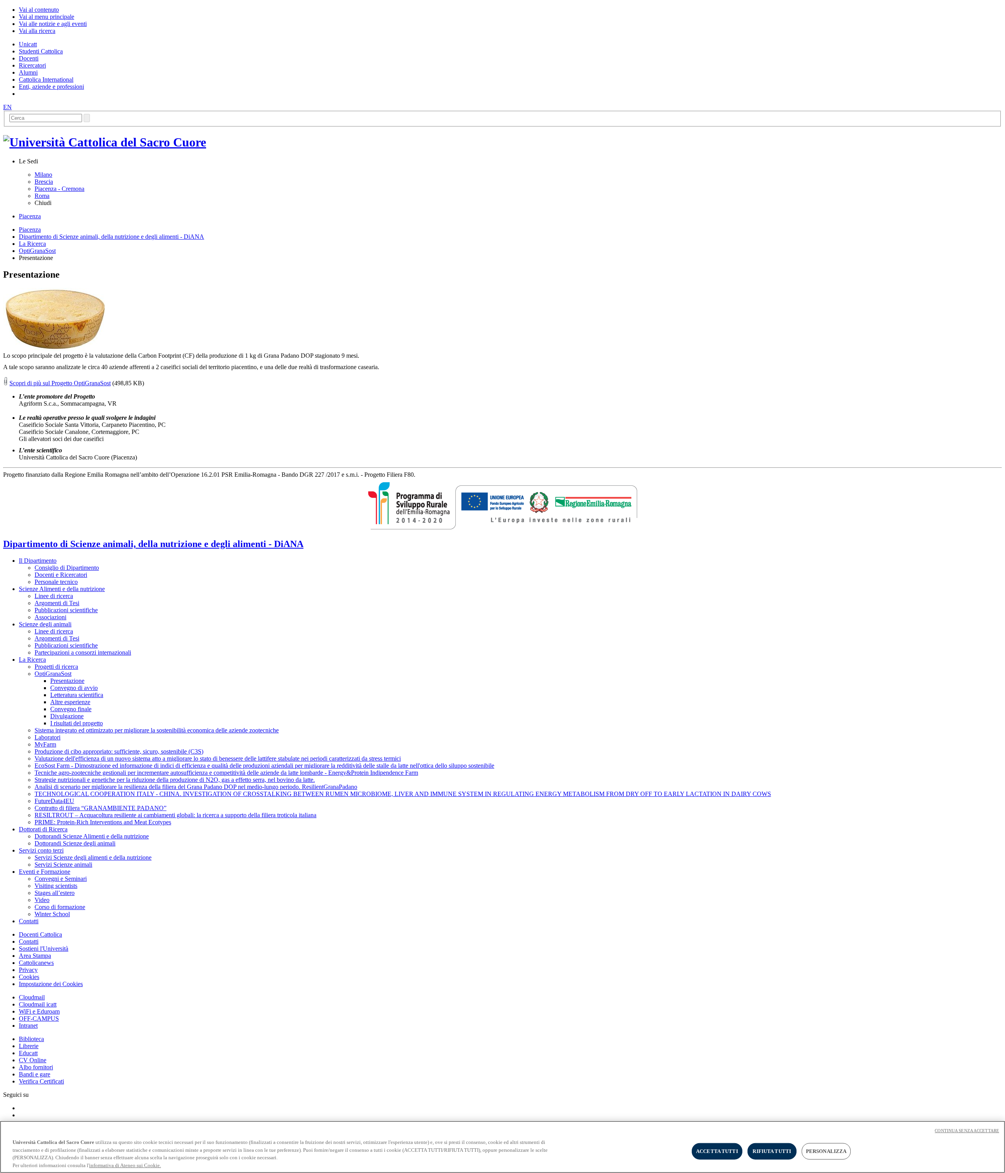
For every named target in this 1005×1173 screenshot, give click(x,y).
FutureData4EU (54, 801)
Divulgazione (67, 716)
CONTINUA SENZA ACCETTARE (967, 1130)
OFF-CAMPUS (39, 1018)
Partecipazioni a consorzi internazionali (83, 652)
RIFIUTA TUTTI (772, 1151)
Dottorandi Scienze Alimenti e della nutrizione (92, 836)
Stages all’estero (55, 892)
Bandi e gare (34, 1074)
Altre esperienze (70, 702)
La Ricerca (32, 243)
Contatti (28, 941)
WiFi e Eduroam (39, 1011)
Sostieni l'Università (43, 948)
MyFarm (45, 744)
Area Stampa (35, 955)
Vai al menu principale (46, 16)
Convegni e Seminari (61, 878)
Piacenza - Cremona (59, 188)
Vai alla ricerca (37, 30)
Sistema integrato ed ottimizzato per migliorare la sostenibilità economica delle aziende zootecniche (157, 730)
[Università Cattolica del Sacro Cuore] (104, 142)
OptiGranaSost (37, 250)
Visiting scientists (56, 885)
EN (7, 107)
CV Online (32, 1060)
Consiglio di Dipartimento (67, 567)
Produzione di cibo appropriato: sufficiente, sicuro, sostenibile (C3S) (119, 751)
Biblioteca (31, 1039)
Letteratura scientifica (76, 695)
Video (42, 900)
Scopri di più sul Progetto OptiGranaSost (60, 383)
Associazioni (50, 617)
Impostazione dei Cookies (51, 984)
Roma (42, 195)
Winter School (52, 914)
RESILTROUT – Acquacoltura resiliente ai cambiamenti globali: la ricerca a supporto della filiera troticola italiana (175, 815)
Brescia (44, 181)
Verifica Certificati (41, 1081)
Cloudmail (32, 997)
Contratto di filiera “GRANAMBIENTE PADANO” (100, 808)
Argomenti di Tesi (57, 603)
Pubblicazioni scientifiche (66, 610)
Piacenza (30, 216)
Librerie (28, 1046)
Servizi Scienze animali (63, 864)
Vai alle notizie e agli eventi (53, 23)
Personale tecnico (56, 581)
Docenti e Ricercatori (61, 574)
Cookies (29, 977)
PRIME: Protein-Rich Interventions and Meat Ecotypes (103, 822)
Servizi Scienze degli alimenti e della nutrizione (93, 857)
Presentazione (67, 680)
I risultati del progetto (76, 723)
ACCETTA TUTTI (717, 1151)
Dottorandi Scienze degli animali (75, 843)
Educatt (28, 1053)
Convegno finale (70, 709)
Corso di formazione (60, 907)
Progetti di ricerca (56, 666)
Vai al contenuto (39, 9)
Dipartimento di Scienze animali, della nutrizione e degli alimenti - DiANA (111, 236)
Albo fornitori (36, 1067)
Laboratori (47, 737)
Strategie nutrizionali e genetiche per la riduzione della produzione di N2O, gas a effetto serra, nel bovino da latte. (175, 779)
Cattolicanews (36, 962)
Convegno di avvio (74, 687)
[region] (502, 1147)
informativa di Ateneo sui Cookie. (125, 1165)
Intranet (28, 1025)
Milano (43, 174)
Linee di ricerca (54, 596)
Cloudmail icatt (38, 1004)
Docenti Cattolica (40, 934)
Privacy (28, 969)
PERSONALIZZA (826, 1151)
